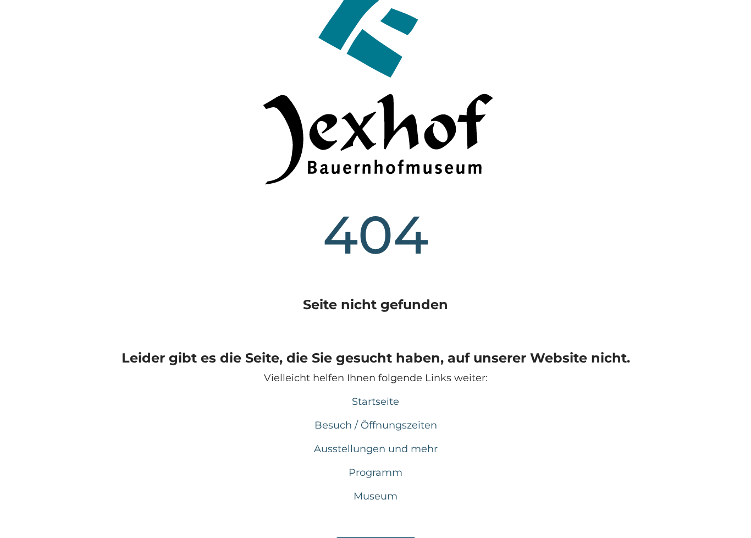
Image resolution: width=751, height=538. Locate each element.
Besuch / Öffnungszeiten (375, 425)
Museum (375, 496)
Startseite (375, 402)
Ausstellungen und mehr (376, 449)
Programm (375, 472)
